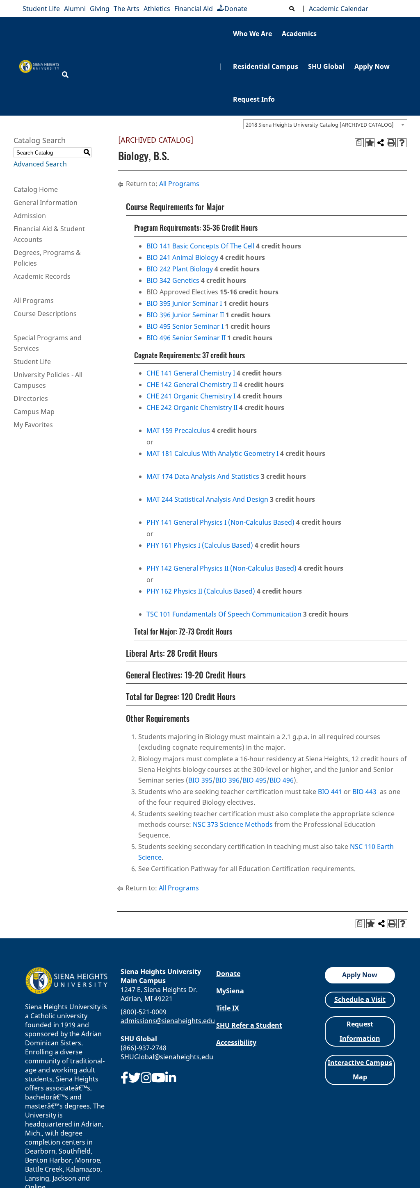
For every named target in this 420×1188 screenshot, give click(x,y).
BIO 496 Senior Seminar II (186, 337)
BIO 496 (281, 780)
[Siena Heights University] (39, 66)
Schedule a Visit (360, 999)
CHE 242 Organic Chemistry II (191, 407)
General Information (46, 202)
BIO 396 (227, 780)
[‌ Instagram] (146, 1078)
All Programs (34, 300)
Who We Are (252, 33)
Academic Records (42, 276)
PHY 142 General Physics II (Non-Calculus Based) (221, 568)
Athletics (157, 9)
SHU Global (326, 66)
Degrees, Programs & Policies (47, 258)
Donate (235, 9)
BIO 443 (364, 791)
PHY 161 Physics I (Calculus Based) (199, 545)
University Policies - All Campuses (48, 380)
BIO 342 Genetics (172, 280)
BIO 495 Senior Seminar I (185, 326)
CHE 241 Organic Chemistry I (190, 396)
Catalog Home (36, 189)
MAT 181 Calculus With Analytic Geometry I (212, 453)
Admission (30, 215)
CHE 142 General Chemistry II (191, 384)
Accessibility (236, 1042)
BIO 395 (200, 780)
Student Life (41, 9)
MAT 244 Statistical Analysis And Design (207, 499)
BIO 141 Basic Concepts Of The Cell (200, 245)
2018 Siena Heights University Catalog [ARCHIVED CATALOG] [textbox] (320, 124)
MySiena (230, 990)
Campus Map (34, 411)
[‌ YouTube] (158, 1078)
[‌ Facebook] (124, 1078)
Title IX (227, 1008)
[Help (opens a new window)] (401, 142)
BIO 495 (254, 780)
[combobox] (325, 124)
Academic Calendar (337, 9)
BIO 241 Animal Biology (182, 257)
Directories (31, 398)
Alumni (75, 9)
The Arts (126, 9)
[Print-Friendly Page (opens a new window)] (391, 142)
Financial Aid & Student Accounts (49, 234)
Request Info (254, 99)
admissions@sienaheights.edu (168, 1020)
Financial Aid (193, 9)
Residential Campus (265, 66)
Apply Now (372, 66)
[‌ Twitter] (134, 1078)
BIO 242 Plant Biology (179, 268)
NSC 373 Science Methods (233, 824)
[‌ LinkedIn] (170, 1078)
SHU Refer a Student (249, 1025)
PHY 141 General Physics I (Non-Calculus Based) (220, 522)
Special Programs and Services (48, 343)
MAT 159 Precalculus (178, 430)
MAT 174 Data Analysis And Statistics (202, 476)
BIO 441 (330, 791)
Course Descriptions (45, 313)
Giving (100, 9)
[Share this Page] (380, 142)
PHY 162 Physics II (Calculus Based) (200, 591)
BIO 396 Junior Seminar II (185, 314)
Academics (299, 33)
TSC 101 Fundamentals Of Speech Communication (223, 614)
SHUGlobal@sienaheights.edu (167, 1056)
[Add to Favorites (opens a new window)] (369, 142)
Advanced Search (40, 163)
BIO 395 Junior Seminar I (184, 303)
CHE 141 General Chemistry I (190, 373)
